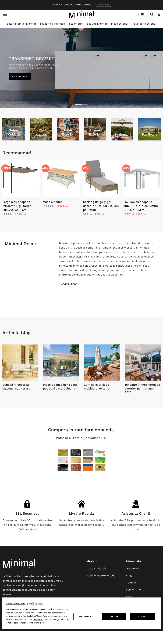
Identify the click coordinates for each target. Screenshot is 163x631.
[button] (4, 14)
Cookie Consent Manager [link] (17, 604)
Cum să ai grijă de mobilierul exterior (97, 386)
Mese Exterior (119, 23)
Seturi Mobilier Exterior (21, 23)
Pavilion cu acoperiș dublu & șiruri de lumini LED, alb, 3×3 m (140, 206)
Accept (142, 617)
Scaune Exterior (97, 23)
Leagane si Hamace (52, 23)
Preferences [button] (39, 623)
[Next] (160, 193)
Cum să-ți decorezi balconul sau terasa (16, 386)
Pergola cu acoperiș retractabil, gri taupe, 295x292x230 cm (17, 206)
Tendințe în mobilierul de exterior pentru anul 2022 (142, 388)
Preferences (86, 617)
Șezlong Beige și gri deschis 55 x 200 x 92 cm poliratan (101, 206)
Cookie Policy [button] (38, 619)
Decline (114, 617)
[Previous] (2, 193)
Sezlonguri (76, 23)
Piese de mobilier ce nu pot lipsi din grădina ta (60, 386)
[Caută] (151, 14)
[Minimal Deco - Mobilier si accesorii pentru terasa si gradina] (81, 14)
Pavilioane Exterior (144, 23)
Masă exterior (52, 202)
